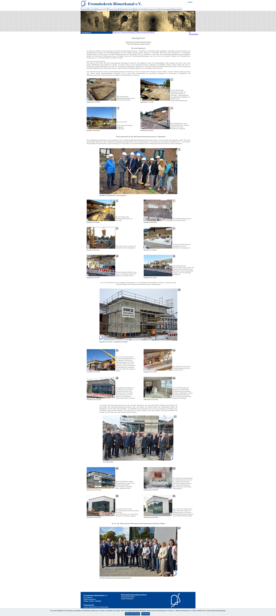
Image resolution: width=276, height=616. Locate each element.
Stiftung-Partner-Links (126, 9)
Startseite (84, 9)
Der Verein (92, 9)
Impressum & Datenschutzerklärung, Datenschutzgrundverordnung (133, 33)
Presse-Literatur (113, 9)
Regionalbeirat (177, 9)
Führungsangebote (165, 9)
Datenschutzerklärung (132, 614)
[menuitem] (84, 9)
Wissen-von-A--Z (101, 9)
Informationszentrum (152, 9)
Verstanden (145, 614)
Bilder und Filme (139, 9)
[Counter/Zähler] (193, 34)
